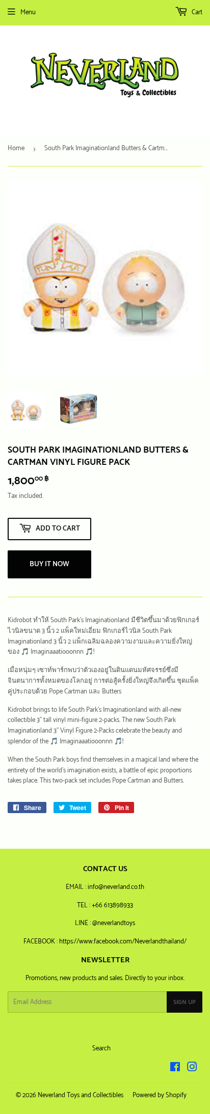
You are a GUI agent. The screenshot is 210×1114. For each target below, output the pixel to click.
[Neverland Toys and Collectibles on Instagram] (192, 1069)
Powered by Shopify (160, 1095)
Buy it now (49, 564)
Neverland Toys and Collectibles (80, 1095)
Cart (196, 12)
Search (101, 1048)
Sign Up (184, 1002)
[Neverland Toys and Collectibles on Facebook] (175, 1069)
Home (16, 148)
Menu (28, 12)
